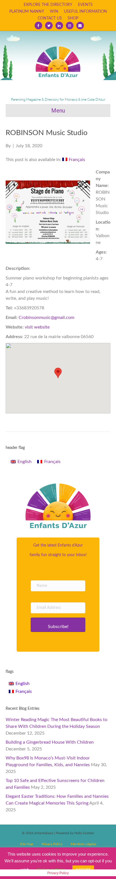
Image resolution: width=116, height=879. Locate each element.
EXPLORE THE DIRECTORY (48, 5)
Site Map (26, 844)
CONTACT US (50, 18)
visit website (37, 327)
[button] (58, 625)
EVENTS (85, 5)
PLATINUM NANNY (26, 12)
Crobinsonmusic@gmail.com (46, 317)
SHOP (73, 18)
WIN (54, 12)
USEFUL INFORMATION (85, 12)
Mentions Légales (83, 844)
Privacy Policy (52, 844)
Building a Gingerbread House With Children (50, 742)
